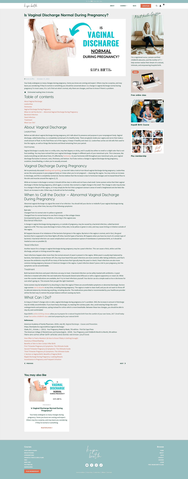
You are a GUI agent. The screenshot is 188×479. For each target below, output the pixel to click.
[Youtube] (87, 465)
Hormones (28, 107)
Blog (134, 6)
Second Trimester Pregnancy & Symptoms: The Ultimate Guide (47, 349)
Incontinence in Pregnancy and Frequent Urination (42, 359)
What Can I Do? (29, 122)
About (112, 6)
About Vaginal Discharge (33, 101)
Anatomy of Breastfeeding (34, 341)
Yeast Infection (29, 117)
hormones (67, 156)
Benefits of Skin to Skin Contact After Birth (40, 343)
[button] (156, 5)
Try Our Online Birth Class (94, 1)
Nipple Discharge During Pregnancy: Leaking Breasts (43, 357)
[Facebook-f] (91, 465)
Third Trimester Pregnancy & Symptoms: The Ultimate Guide (46, 351)
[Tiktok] (101, 465)
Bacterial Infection (31, 114)
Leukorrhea (28, 104)
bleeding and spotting (53, 170)
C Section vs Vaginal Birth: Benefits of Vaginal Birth (43, 354)
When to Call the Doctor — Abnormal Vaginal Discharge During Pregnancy (51, 112)
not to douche (39, 287)
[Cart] (163, 4)
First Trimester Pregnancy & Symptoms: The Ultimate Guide (46, 346)
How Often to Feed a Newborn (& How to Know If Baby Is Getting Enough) (51, 338)
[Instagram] (96, 465)
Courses (123, 6)
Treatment (28, 120)
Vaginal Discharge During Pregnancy (37, 109)
